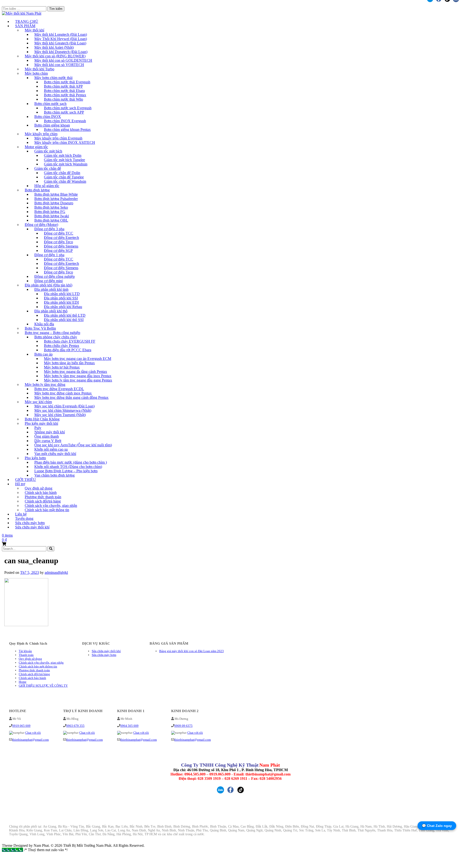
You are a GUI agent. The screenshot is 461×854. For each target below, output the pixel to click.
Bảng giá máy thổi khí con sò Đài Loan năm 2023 (191, 651)
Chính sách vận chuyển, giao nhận (41, 662)
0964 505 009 (129, 725)
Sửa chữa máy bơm (104, 655)
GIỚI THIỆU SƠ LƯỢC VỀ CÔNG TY (43, 685)
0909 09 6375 (183, 725)
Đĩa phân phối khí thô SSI (64, 320)
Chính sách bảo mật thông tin (47, 510)
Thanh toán (26, 655)
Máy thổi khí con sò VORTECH (59, 65)
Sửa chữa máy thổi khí (32, 527)
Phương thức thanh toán (34, 670)
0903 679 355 (75, 725)
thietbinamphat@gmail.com (30, 739)
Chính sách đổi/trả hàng (34, 674)
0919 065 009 (21, 725)
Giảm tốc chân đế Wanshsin (65, 181)
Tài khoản (25, 651)
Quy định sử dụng (30, 658)
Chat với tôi (33, 732)
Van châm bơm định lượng (54, 475)
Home (22, 682)
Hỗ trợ (20, 484)
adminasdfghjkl (56, 572)
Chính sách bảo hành (32, 678)
